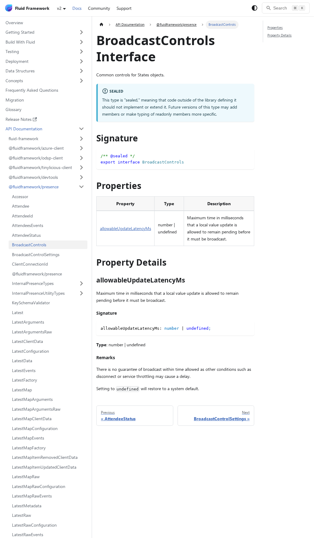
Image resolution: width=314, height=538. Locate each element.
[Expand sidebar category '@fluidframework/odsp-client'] (82, 158)
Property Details (279, 35)
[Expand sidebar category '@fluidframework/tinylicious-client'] (82, 167)
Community (99, 8)
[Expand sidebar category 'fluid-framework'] (82, 138)
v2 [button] (59, 8)
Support (124, 8)
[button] (44, 32)
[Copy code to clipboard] (247, 155)
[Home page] (101, 25)
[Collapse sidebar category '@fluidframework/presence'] (82, 187)
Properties (275, 27)
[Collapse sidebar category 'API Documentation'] (82, 129)
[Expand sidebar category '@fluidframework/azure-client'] (82, 148)
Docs (77, 8)
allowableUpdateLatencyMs (125, 228)
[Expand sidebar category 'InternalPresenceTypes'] (82, 283)
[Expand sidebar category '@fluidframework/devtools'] (82, 177)
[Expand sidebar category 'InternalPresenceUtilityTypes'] (82, 293)
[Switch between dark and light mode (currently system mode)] (254, 8)
